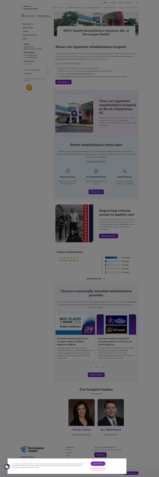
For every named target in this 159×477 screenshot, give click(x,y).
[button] (7, 467)
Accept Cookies (98, 464)
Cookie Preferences (98, 469)
